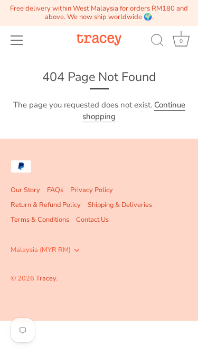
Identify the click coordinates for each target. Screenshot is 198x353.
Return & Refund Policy (46, 205)
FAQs (55, 190)
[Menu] (17, 40)
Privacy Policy (91, 190)
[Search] (157, 41)
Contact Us (92, 219)
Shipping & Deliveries (120, 205)
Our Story (25, 190)
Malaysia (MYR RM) (41, 250)
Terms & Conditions (40, 219)
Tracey (46, 278)
